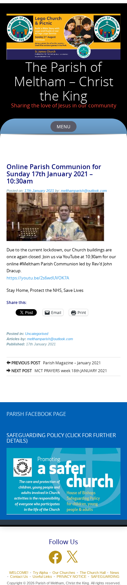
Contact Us (19, 576)
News (114, 573)
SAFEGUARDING (105, 576)
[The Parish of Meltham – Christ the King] (63, 37)
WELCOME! (18, 573)
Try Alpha (40, 573)
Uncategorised (36, 334)
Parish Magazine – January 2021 (55, 362)
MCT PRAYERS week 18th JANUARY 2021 (58, 370)
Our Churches (63, 573)
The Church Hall (93, 573)
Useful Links (42, 576)
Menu (63, 126)
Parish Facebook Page (36, 414)
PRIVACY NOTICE (71, 576)
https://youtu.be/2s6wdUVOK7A (38, 278)
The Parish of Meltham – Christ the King (63, 81)
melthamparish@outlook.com (84, 191)
